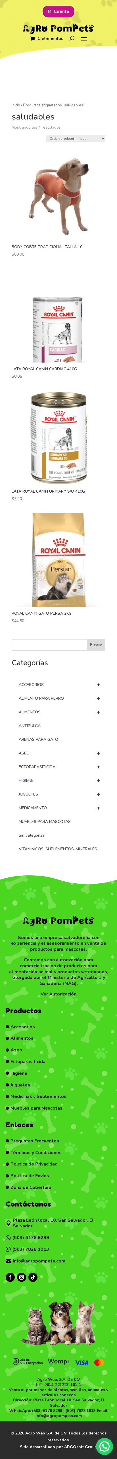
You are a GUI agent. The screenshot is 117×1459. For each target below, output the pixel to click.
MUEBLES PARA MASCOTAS (45, 821)
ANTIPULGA (30, 726)
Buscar (96, 644)
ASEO (59, 753)
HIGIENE (59, 780)
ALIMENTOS (59, 712)
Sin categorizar (32, 835)
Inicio (16, 105)
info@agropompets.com (58, 1415)
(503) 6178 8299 (47, 1410)
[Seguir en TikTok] (32, 1277)
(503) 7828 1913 (81, 1410)
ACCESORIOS (59, 685)
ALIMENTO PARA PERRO (59, 698)
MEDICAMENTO (59, 808)
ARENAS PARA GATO (38, 739)
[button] (104, 1446)
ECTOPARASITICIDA (59, 767)
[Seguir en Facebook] (10, 1277)
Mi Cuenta (58, 11)
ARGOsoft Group (80, 1447)
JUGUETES (59, 794)
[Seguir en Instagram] (21, 1277)
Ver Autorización (58, 994)
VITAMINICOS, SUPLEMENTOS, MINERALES (58, 849)
